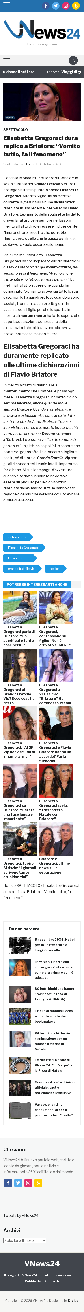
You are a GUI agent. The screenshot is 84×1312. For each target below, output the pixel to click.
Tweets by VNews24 (21, 1215)
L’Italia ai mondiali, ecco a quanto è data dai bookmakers (54, 1016)
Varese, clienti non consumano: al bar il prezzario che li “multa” (54, 1110)
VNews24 (42, 1263)
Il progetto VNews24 (20, 1275)
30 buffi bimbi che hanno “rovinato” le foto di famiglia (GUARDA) (54, 994)
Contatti (52, 1281)
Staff (45, 1275)
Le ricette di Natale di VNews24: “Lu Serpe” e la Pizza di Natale (53, 1065)
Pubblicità (33, 1281)
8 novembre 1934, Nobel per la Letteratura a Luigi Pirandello (55, 945)
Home (8, 885)
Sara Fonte (27, 164)
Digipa (73, 1300)
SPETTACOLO (15, 130)
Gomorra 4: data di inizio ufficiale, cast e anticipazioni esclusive (55, 1087)
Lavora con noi (65, 1275)
